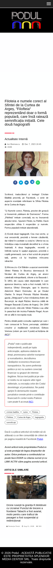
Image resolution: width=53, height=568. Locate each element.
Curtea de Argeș (24, 417)
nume (25, 412)
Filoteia (35, 412)
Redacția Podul (14, 526)
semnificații (11, 422)
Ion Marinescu (13, 144)
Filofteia (10, 417)
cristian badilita (13, 412)
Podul (40, 439)
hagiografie (39, 417)
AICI (31, 402)
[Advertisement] (26, 68)
